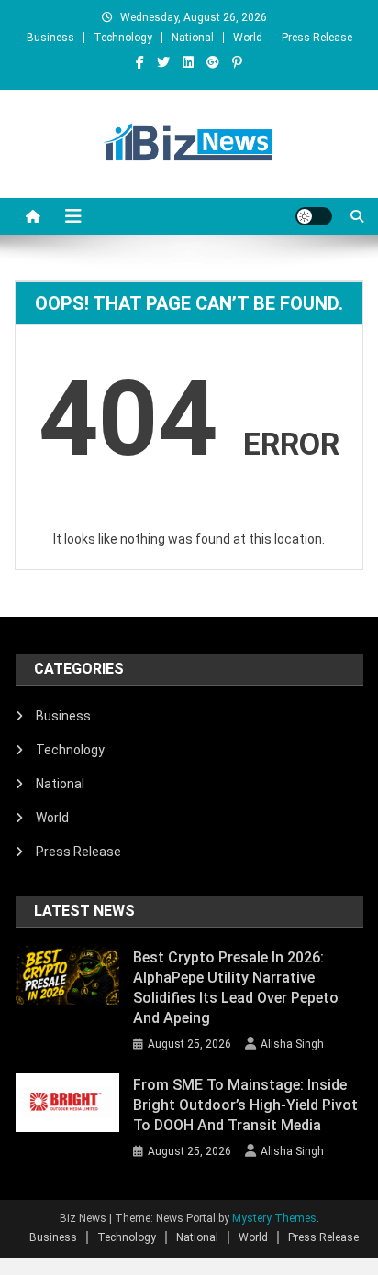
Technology (123, 37)
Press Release (317, 37)
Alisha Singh (292, 1044)
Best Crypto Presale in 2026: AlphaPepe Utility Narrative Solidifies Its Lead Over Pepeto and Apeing (236, 988)
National (193, 37)
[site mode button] (313, 216)
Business (50, 37)
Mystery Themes (274, 1218)
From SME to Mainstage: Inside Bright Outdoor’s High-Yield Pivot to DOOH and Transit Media (245, 1105)
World (247, 37)
